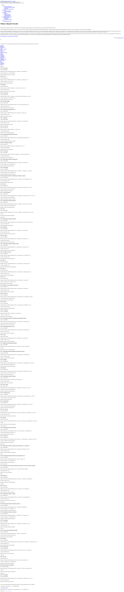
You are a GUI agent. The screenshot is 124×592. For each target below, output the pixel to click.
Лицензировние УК (7, 17)
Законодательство (7, 14)
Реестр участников (7, 10)
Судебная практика (7, 15)
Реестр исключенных (7, 11)
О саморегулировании (8, 6)
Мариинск (2, 46)
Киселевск (2, 55)
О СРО (3, 5)
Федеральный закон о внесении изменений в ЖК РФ (9, 36)
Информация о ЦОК (7, 21)
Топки (1, 51)
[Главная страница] (8, 1)
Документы (6, 8)
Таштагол (2, 58)
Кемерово (2, 45)
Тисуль (1, 64)
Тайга (1, 48)
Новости (5, 13)
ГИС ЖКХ (6, 18)
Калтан (1, 62)
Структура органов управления (9, 7)
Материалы (4, 12)
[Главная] (2, 4)
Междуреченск (2, 57)
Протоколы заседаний (8, 16)
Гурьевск (1, 54)
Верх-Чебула (2, 60)
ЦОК (3, 20)
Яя (0, 61)
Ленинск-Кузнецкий (3, 52)
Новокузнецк (2, 47)
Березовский (2, 50)
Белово (1, 53)
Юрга (1, 49)
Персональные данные (8, 19)
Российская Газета (121, 37)
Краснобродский (3, 59)
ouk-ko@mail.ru (5, 587)
